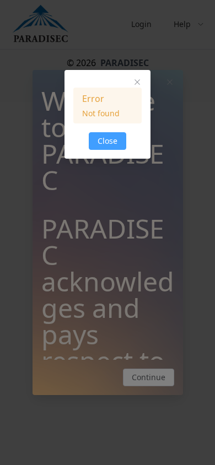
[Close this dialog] (137, 83)
